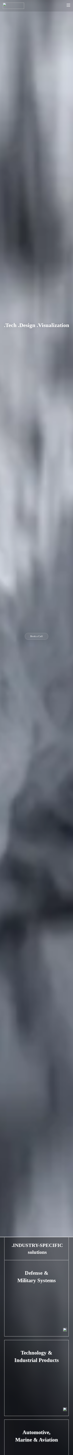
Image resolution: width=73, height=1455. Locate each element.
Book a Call (36, 636)
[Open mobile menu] (68, 5)
